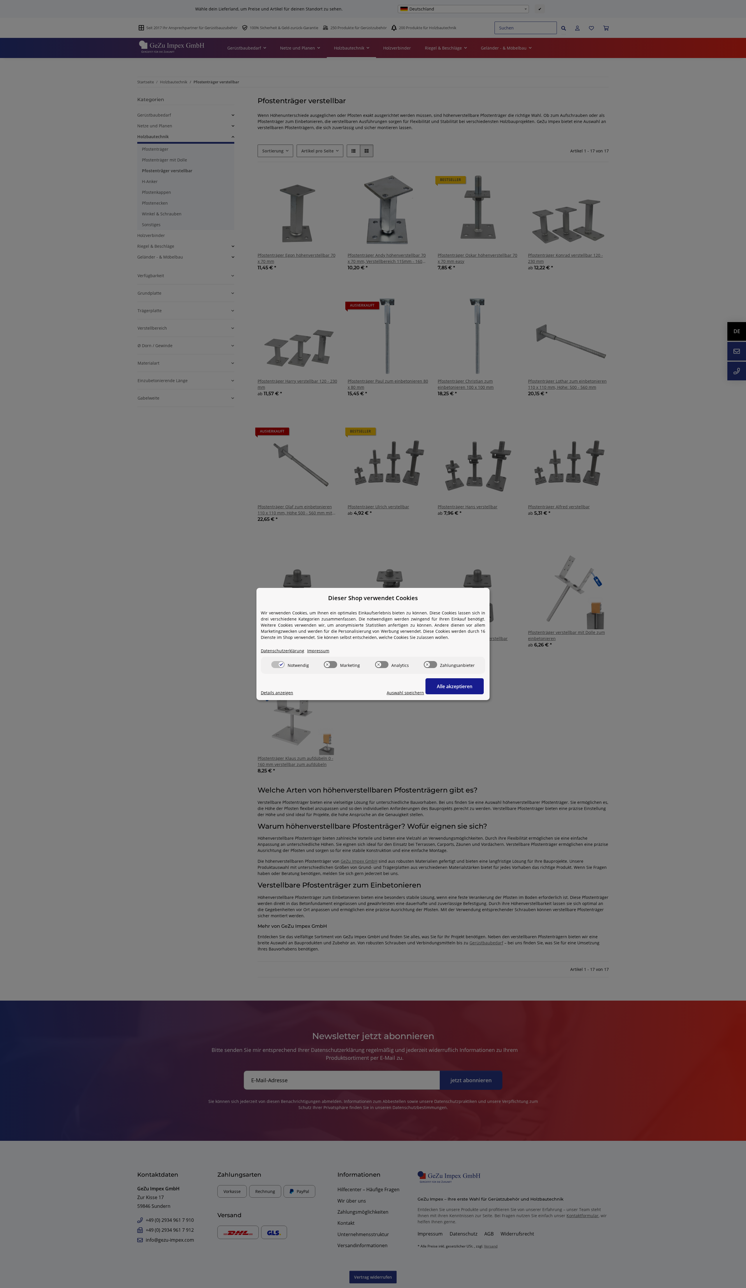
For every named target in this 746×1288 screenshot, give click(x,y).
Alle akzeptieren (454, 686)
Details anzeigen (277, 692)
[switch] (278, 664)
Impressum (318, 650)
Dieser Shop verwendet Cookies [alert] (373, 598)
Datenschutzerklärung (282, 650)
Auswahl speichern (405, 692)
